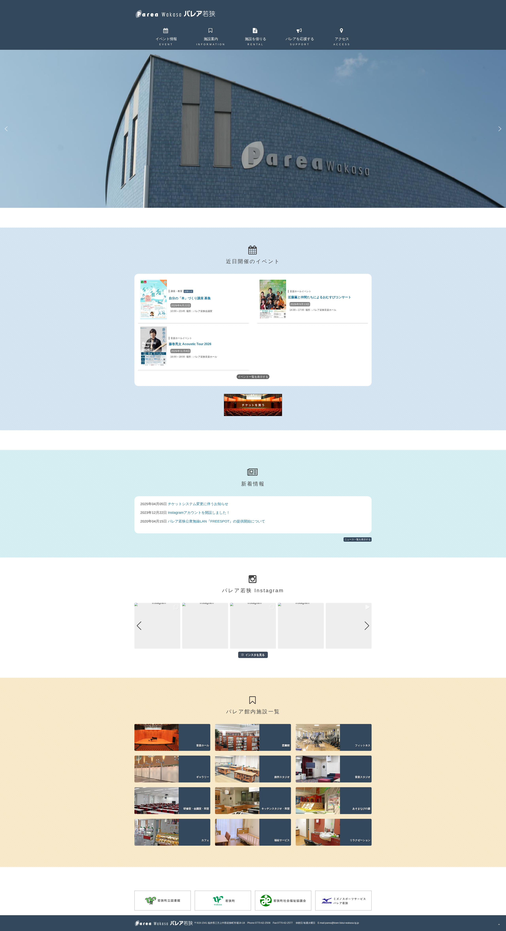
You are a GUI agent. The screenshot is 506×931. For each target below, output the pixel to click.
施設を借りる (255, 39)
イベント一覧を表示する (253, 376)
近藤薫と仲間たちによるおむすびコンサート (319, 297)
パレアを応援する (300, 39)
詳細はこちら (173, 737)
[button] (6, 129)
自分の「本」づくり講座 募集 (190, 298)
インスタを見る (255, 654)
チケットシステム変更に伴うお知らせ (198, 504)
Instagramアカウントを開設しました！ (199, 513)
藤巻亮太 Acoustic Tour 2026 (190, 344)
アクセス (342, 39)
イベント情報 (166, 39)
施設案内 (211, 39)
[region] (253, 129)
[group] (157, 626)
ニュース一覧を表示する (358, 539)
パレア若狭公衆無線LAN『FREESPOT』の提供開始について (216, 521)
